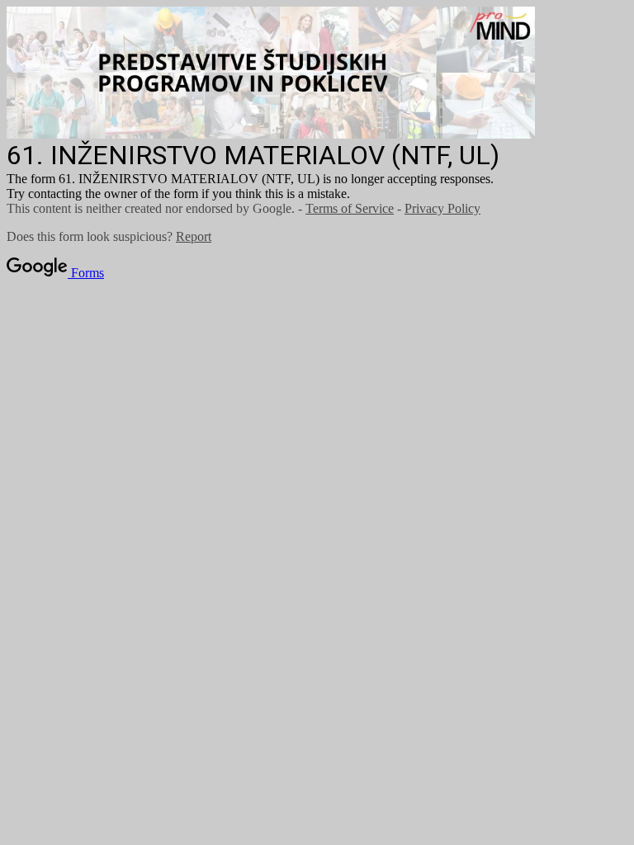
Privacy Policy (442, 208)
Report (193, 236)
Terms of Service (349, 208)
